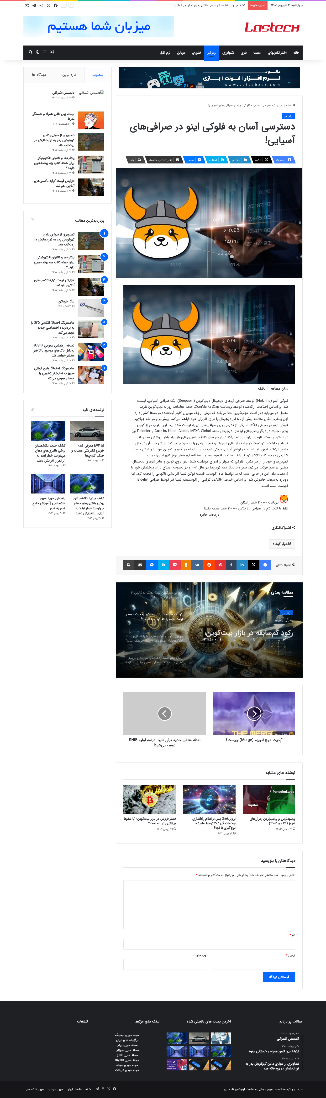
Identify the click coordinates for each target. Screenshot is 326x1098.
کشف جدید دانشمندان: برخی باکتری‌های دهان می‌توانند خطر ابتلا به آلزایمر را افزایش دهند (188, 5)
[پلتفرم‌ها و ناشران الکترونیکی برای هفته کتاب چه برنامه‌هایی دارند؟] (91, 164)
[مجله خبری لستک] (273, 28)
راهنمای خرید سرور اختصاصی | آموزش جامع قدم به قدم (48, 503)
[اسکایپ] (163, 565)
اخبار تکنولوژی (277, 52)
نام (292, 935)
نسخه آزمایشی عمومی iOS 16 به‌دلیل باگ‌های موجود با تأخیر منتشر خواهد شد (54, 350)
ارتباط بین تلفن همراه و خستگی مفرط (53, 116)
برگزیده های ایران (127, 1039)
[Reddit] (209, 565)
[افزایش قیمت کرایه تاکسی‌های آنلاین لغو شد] (91, 187)
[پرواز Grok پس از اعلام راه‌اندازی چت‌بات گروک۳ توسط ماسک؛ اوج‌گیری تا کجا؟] (209, 799)
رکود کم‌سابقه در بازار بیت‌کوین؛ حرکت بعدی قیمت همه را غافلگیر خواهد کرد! (245, 631)
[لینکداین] (242, 565)
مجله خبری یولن (127, 1044)
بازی (244, 52)
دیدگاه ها (39, 75)
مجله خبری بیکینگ (127, 1034)
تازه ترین (69, 75)
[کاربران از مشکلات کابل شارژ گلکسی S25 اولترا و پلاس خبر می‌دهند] (221, 1065)
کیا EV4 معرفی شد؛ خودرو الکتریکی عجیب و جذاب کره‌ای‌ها (87, 450)
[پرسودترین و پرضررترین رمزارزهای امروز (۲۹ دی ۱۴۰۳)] (269, 799)
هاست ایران (74, 1089)
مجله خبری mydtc (127, 1059)
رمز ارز (212, 52)
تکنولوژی (228, 52)
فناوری (196, 52)
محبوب (98, 75)
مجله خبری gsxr (127, 1054)
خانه (296, 52)
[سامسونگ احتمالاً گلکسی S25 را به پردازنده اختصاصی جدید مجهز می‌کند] (91, 329)
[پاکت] (174, 565)
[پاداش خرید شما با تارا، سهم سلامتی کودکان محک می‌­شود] (177, 1065)
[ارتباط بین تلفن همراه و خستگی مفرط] (91, 120)
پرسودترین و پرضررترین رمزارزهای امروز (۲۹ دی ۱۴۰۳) (272, 821)
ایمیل (290, 955)
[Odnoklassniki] (186, 565)
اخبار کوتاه (281, 544)
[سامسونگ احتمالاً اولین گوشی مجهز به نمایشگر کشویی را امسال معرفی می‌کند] (91, 375)
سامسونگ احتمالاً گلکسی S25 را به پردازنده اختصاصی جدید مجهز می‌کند (52, 327)
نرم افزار (165, 52)
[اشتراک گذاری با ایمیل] (140, 565)
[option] (209, 630)
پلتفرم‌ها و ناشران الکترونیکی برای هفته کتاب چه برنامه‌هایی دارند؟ (54, 163)
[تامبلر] (231, 565)
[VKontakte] (197, 565)
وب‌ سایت (200, 955)
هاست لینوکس (244, 1089)
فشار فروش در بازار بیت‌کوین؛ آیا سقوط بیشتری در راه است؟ (150, 821)
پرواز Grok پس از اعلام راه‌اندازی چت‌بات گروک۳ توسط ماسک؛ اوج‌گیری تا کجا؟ (214, 823)
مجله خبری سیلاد (127, 1065)
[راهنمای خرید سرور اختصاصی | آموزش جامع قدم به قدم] (48, 484)
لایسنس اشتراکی (63, 92)
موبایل (181, 52)
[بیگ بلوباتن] (91, 308)
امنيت (257, 52)
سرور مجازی (265, 1089)
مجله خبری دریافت (127, 1070)
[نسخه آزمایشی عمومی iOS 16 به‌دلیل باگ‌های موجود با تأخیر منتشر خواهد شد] (91, 352)
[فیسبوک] (265, 565)
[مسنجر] (152, 565)
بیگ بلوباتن (66, 301)
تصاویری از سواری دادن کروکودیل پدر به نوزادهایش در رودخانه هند (54, 140)
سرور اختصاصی (34, 1089)
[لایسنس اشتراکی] (91, 99)
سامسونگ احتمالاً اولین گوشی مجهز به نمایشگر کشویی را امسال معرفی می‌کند (54, 373)
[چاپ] (128, 565)
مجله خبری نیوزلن (127, 1049)
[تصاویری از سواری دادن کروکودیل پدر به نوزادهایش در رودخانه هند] (91, 142)
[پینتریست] (220, 565)
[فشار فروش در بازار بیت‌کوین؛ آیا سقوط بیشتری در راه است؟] (149, 799)
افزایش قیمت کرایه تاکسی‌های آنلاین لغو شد (54, 183)
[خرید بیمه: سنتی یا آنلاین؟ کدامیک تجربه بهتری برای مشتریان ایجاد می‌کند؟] (221, 1038)
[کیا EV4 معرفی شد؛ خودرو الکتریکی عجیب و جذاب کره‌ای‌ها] (87, 431)
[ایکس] (253, 565)
